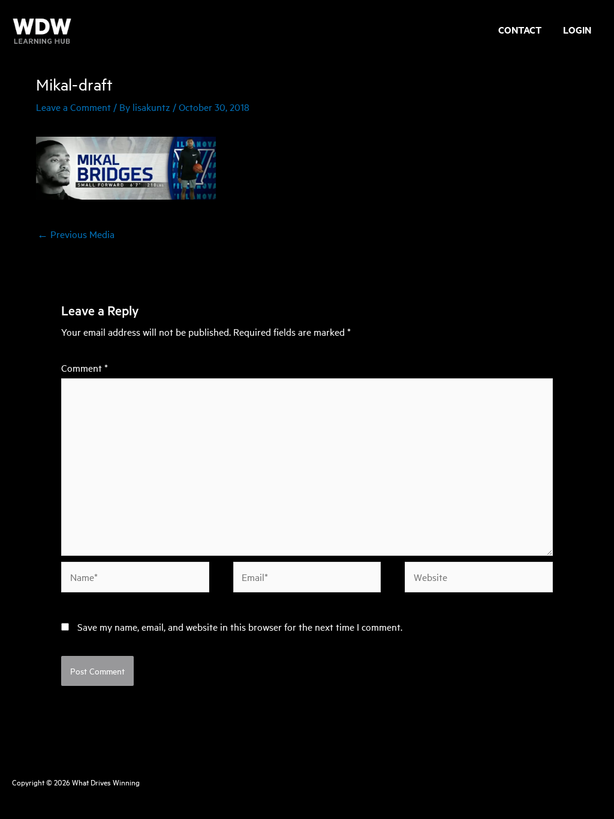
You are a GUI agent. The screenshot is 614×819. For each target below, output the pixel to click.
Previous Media (76, 233)
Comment (84, 367)
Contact (519, 31)
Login (577, 31)
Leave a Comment (73, 106)
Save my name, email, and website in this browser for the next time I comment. (239, 626)
